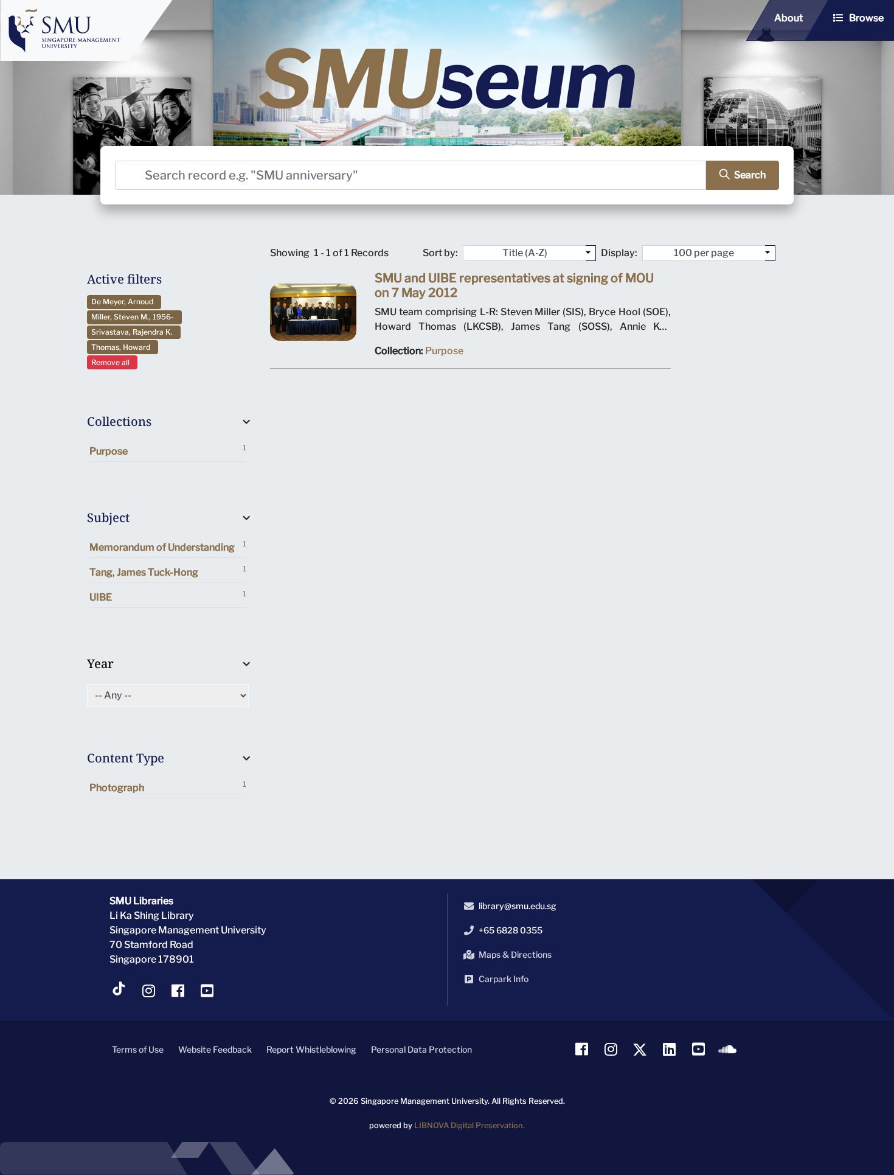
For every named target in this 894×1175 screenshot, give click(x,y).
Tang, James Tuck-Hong (167, 571)
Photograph (167, 786)
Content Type (125, 758)
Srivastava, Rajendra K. (133, 331)
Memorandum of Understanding (167, 546)
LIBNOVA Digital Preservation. (469, 1125)
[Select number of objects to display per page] (770, 253)
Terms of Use (138, 1049)
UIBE (167, 596)
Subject (108, 517)
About (788, 18)
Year (100, 663)
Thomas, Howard (122, 347)
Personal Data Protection (421, 1049)
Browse (866, 18)
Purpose (167, 450)
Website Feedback (215, 1049)
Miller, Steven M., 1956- (134, 316)
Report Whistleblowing (311, 1049)
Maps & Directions (515, 954)
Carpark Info (503, 979)
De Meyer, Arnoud (124, 301)
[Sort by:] (591, 253)
